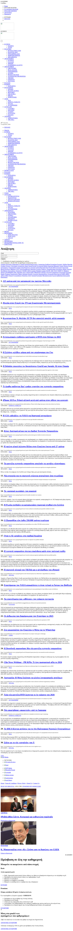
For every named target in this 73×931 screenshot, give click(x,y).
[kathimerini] (8, 768)
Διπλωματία (66, 275)
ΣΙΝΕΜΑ (10, 89)
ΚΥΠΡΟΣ (7, 44)
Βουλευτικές (34, 264)
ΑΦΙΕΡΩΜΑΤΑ (9, 210)
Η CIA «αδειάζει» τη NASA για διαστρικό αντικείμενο (27, 415)
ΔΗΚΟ (67, 274)
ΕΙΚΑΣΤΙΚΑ (12, 94)
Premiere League (41, 271)
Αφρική (18, 267)
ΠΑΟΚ (48, 271)
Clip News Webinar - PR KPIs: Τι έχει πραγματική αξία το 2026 (33, 662)
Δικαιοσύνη (55, 272)
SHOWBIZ (11, 110)
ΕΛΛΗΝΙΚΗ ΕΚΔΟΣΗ (11, 9)
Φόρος (65, 269)
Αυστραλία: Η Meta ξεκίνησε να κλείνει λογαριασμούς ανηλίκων (33, 678)
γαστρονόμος (8, 12)
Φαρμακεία (7, 14)
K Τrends (21, 264)
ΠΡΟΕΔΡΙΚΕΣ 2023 (14, 54)
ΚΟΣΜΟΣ (7, 84)
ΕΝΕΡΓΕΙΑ (11, 79)
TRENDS (11, 78)
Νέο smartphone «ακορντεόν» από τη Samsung (25, 710)
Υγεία (21, 269)
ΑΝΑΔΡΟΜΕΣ (12, 217)
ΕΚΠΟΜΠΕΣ (8, 233)
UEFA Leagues (31, 271)
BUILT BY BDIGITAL (7, 786)
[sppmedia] (4, 757)
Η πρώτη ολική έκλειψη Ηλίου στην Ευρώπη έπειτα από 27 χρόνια (34, 446)
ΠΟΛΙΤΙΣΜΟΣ (8, 87)
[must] (6, 765)
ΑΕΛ (24, 272)
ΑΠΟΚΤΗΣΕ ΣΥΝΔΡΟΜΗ (9, 922)
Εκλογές (30, 274)
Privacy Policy (22, 783)
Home (6, 6)
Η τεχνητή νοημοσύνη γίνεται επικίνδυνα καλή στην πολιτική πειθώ (34, 551)
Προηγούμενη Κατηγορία (8, 820)
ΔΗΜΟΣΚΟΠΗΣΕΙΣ (14, 55)
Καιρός (3, 274)
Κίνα (47, 267)
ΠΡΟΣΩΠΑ (11, 218)
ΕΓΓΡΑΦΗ (4, 885)
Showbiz (69, 264)
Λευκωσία (51, 274)
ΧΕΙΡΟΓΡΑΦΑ (12, 97)
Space (26, 266)
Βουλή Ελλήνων (5, 269)
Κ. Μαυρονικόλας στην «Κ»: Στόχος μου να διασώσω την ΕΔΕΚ (30, 849)
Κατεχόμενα (57, 274)
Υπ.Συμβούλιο (17, 275)
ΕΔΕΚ (63, 274)
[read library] (8, 780)
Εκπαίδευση (26, 269)
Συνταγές (59, 264)
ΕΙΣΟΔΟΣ (7, 19)
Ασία (22, 267)
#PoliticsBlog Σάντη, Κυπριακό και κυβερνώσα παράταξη (27, 817)
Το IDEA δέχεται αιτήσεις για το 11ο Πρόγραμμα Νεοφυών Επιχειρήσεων (37, 729)
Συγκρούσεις (4, 267)
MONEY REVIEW (13, 74)
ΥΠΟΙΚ (24, 271)
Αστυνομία (62, 272)
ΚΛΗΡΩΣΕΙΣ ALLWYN (15, 65)
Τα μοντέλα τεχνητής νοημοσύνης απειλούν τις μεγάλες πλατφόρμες (34, 463)
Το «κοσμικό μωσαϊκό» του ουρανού (20, 491)
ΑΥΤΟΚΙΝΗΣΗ (12, 105)
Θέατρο (66, 266)
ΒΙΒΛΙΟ (10, 95)
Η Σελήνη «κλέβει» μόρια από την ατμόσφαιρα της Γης (28, 352)
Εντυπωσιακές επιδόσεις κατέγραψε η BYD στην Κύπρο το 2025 (32, 337)
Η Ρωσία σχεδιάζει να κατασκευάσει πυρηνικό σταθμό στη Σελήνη (34, 505)
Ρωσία (51, 267)
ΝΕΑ (9, 100)
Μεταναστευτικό (47, 275)
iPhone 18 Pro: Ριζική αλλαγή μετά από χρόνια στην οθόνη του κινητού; (35, 400)
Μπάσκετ (66, 271)
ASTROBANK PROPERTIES (17, 76)
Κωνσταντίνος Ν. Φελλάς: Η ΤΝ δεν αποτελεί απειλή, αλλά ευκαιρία (34, 318)
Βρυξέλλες (27, 267)
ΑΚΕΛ (3, 275)
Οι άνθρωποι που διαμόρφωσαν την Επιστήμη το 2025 (28, 616)
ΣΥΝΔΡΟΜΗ (5, 908)
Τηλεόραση (14, 266)
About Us (29, 783)
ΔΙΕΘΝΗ (10, 63)
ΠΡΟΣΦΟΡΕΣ (8, 241)
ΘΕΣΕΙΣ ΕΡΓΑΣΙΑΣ (14, 201)
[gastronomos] (8, 778)
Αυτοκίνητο (21, 266)
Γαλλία (38, 267)
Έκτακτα (7, 274)
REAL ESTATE (12, 70)
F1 (62, 271)
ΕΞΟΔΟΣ (10, 115)
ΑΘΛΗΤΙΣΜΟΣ (9, 58)
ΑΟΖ (29, 275)
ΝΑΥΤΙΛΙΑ (11, 81)
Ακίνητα (69, 269)
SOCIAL (10, 103)
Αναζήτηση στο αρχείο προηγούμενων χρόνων (16, 261)
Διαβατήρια (59, 275)
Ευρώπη (33, 267)
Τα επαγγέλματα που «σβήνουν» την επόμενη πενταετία (29, 599)
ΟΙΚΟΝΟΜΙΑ (12, 68)
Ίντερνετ (8, 266)
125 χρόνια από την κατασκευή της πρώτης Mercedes (27, 281)
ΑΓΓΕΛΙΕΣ (7, 194)
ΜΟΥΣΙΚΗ (11, 92)
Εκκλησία (8, 264)
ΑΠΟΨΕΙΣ (7, 116)
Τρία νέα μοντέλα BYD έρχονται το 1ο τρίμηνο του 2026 (29, 695)
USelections (15, 264)
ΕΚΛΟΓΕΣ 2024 (13, 52)
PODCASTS (11, 236)
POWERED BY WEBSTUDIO (32, 786)
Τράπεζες (43, 269)
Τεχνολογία (40, 266)
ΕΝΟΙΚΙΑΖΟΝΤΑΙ (13, 196)
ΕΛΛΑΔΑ (11, 62)
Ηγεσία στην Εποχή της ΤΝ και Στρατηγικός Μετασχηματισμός (32, 303)
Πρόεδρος (25, 275)
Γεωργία (38, 269)
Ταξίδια (65, 264)
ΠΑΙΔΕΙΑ (11, 46)
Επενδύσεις (59, 269)
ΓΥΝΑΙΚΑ (11, 108)
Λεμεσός (35, 274)
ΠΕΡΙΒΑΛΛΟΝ (9, 170)
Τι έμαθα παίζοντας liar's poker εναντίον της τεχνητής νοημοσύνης (33, 386)
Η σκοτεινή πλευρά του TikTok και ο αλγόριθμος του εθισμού (31, 570)
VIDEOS (7, 239)
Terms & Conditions (11, 783)
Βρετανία (42, 267)
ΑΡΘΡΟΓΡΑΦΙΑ (13, 118)
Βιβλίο (45, 266)
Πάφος (20, 274)
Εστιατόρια (53, 264)
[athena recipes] (9, 775)
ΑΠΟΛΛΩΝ (29, 272)
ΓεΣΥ (17, 269)
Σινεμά (70, 266)
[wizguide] (7, 772)
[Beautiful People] (9, 770)
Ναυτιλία (33, 269)
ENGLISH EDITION (10, 11)
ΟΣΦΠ (59, 271)
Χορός (61, 266)
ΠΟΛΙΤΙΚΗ (7, 49)
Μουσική (56, 266)
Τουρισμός (19, 271)
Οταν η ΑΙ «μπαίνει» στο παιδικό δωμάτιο (23, 536)
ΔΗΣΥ (7, 275)
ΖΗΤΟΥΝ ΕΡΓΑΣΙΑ (14, 199)
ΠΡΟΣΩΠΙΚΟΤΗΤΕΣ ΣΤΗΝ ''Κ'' (14, 243)
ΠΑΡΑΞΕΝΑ (12, 86)
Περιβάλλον (4, 271)
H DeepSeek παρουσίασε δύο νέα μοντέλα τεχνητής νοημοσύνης (33, 648)
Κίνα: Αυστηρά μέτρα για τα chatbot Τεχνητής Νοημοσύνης (31, 431)
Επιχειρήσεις (11, 271)
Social (30, 266)
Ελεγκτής (49, 272)
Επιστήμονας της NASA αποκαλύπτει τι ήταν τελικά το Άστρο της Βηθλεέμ (38, 585)
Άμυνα (54, 275)
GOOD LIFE (8, 107)
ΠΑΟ (55, 271)
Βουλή (11, 275)
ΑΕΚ (52, 271)
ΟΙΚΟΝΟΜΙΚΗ (9, 66)
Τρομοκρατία (12, 267)
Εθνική (3, 272)
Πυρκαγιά (27, 264)
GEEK (6, 99)
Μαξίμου (13, 269)
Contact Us (36, 783)
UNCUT (10, 238)
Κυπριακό (39, 275)
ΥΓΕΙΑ (10, 47)
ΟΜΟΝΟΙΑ (37, 272)
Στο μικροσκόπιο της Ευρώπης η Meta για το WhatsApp (29, 630)
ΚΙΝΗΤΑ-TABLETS (14, 102)
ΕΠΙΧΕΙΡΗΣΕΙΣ (12, 71)
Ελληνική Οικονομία (62, 267)
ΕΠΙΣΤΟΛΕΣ (8, 244)
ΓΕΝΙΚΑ (10, 215)
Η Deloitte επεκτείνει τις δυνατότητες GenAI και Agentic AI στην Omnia (36, 366)
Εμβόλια (47, 264)
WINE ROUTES (13, 234)
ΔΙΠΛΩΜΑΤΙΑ (12, 57)
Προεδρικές (4, 277)
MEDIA (6, 231)
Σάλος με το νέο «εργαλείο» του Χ (19, 742)
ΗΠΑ (54, 267)
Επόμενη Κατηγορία (6, 853)
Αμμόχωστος (14, 274)
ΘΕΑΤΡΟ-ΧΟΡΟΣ (13, 91)
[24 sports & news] (9, 762)
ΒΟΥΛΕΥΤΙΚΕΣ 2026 (14, 50)
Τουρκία (33, 275)
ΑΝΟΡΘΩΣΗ (9, 272)
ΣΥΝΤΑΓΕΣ (11, 113)
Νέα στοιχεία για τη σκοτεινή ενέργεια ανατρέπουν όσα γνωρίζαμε (33, 476)
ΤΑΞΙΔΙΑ (10, 111)
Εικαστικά (51, 266)
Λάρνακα (25, 274)
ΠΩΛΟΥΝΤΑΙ (12, 198)
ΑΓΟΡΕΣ (10, 73)
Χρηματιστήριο (51, 269)
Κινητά (34, 266)
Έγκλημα (68, 272)
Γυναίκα (3, 266)
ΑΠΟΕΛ (43, 272)
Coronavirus (41, 264)
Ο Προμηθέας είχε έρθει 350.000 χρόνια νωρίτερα (26, 520)
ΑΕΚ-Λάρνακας (18, 272)
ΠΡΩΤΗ (6, 130)
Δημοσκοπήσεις (42, 274)
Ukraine (3, 264)
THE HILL (11, 119)
